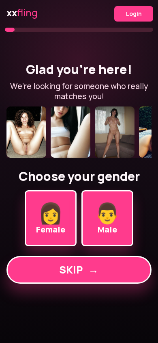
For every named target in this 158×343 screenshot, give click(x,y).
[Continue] (79, 132)
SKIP (78, 269)
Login (134, 13)
